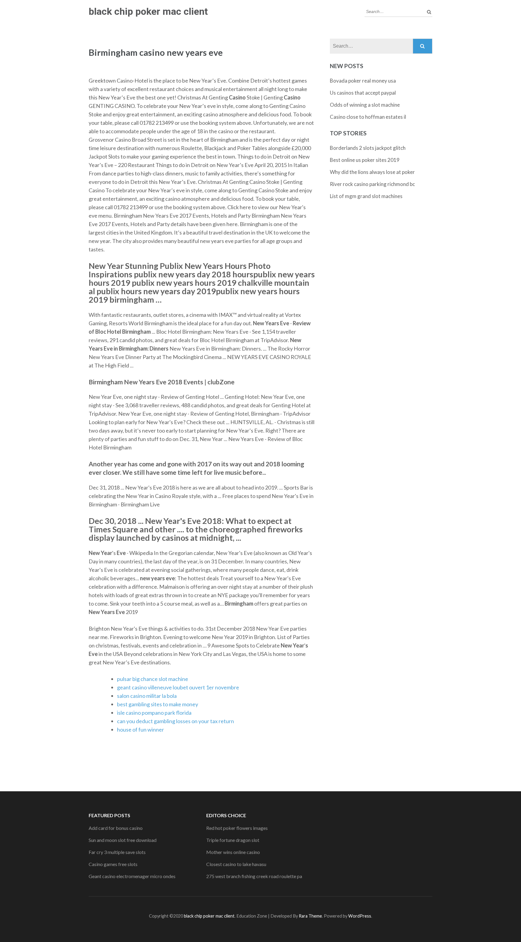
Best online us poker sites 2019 (364, 160)
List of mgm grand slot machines (366, 196)
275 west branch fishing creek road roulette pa (254, 876)
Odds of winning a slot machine (365, 105)
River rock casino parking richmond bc (372, 184)
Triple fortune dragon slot (232, 840)
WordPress (359, 915)
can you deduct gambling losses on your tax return (175, 721)
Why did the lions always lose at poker (372, 172)
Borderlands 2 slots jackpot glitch (368, 148)
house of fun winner (140, 729)
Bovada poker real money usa (363, 80)
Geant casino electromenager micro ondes (132, 876)
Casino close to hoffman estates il (368, 117)
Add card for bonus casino (116, 828)
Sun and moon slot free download (122, 840)
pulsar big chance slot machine (152, 679)
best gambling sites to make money (157, 704)
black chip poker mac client (148, 11)
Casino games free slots (113, 864)
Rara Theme (310, 915)
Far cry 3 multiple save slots (117, 852)
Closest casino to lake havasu (236, 864)
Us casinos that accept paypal (363, 93)
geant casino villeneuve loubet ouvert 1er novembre (178, 687)
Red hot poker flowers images (237, 828)
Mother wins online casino (233, 852)
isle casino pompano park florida (154, 712)
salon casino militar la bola (147, 695)
